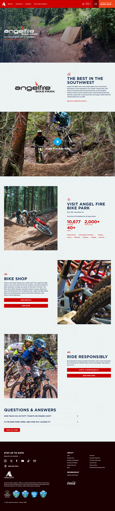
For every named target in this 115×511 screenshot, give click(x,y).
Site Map (92, 455)
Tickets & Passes (71, 235)
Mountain (19, 4)
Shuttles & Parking (72, 462)
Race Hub (101, 237)
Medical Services (71, 465)
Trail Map (100, 235)
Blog (68, 467)
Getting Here (70, 458)
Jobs (68, 455)
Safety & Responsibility (89, 370)
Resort (10, 4)
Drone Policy (93, 462)
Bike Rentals (26, 300)
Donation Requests (95, 458)
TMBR (25, 502)
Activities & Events (40, 4)
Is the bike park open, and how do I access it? (27, 422)
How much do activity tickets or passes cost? (27, 416)
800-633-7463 (13, 466)
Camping (93, 237)
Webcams (85, 237)
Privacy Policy (93, 465)
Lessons (69, 237)
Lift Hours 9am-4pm (95, 460)
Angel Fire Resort (4, 4)
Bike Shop (77, 237)
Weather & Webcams (73, 460)
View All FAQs (12, 430)
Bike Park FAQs (89, 375)
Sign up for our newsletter (11, 456)
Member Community (72, 475)
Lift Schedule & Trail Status (86, 235)
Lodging (28, 4)
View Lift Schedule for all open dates (14, 39)
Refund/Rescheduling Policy (97, 467)
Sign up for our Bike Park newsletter (76, 101)
